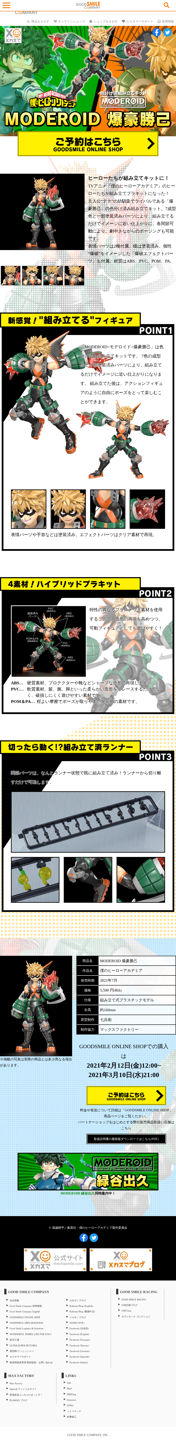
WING (70, 1405)
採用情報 (168, 21)
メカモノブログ (78, 1317)
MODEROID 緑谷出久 (78, 1193)
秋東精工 (71, 1416)
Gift (69, 1383)
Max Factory (16, 1383)
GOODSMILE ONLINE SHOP (25, 1317)
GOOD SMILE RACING (133, 1299)
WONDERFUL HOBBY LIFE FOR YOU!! (31, 1334)
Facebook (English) (79, 1334)
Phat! (69, 1388)
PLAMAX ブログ (18, 1400)
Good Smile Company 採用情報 (26, 1306)
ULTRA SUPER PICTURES (23, 1345)
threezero (71, 1400)
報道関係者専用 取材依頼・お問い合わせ (31, 1362)
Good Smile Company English (25, 1311)
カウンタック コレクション (135, 1316)
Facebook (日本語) (79, 1328)
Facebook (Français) (80, 1339)
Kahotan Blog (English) (81, 1306)
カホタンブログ (78, 1300)
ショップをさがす (106, 21)
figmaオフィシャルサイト (23, 1389)
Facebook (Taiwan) (79, 1345)
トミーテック (74, 1411)
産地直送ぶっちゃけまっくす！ (26, 1394)
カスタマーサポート (139, 21)
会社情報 (14, 1300)
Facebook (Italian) (79, 1362)
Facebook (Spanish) (79, 1356)
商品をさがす (40, 21)
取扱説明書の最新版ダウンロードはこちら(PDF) (126, 1139)
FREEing (71, 1394)
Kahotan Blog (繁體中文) (82, 1311)
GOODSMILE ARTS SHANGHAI (26, 1323)
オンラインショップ (71, 21)
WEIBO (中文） (78, 1323)
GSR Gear (126, 1310)
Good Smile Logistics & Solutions (26, 1328)
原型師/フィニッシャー (22, 1351)
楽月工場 (14, 1339)
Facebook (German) (80, 1351)
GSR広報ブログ (129, 1305)
